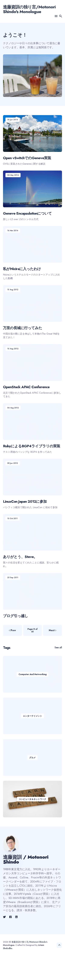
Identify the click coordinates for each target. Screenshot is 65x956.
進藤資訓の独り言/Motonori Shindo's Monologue (29, 9)
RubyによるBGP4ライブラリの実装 (31, 445)
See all (58, 647)
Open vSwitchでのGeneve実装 (27, 157)
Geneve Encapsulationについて (27, 213)
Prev (13, 630)
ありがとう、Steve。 (20, 556)
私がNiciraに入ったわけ (22, 268)
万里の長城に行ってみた (22, 327)
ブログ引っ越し (15, 615)
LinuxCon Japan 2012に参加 (25, 501)
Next (52, 630)
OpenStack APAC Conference (26, 386)
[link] (4, 917)
